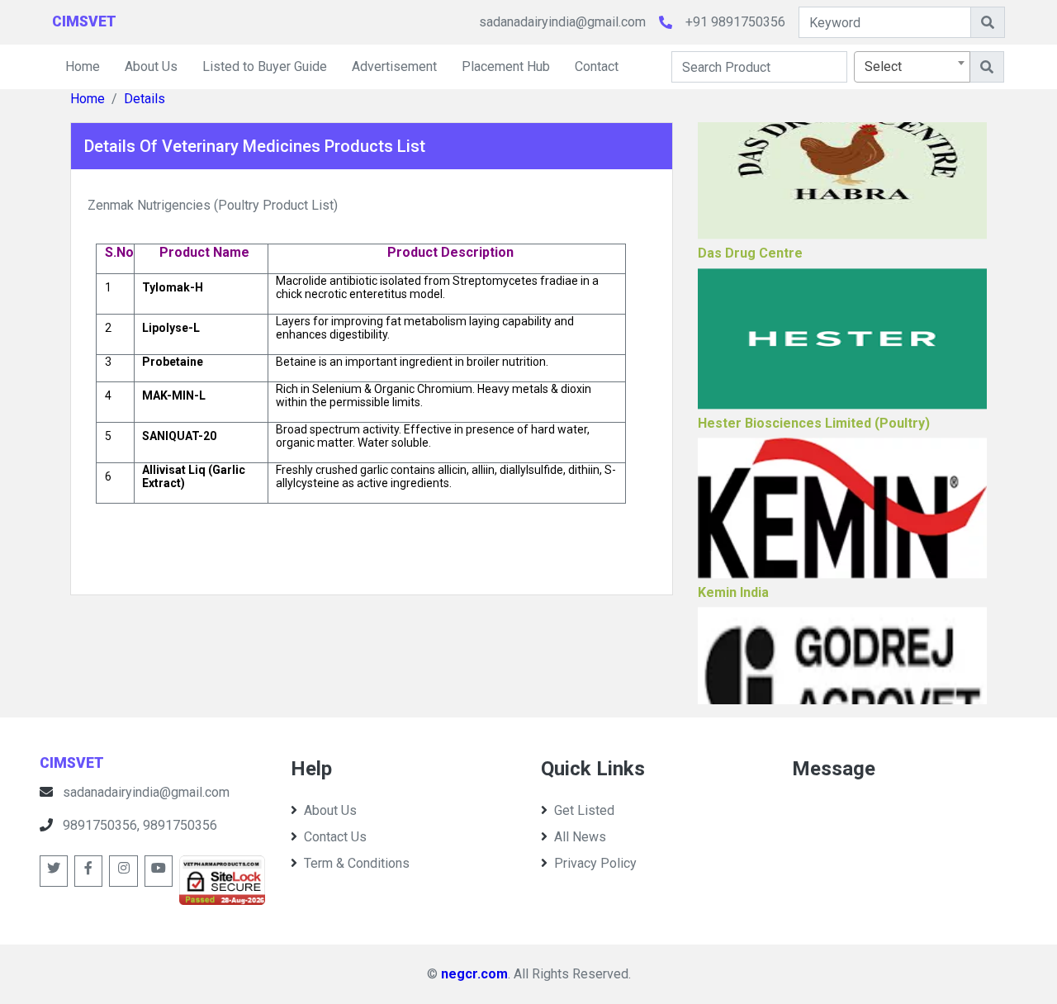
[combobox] (912, 67)
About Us (151, 66)
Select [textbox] (883, 66)
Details (144, 99)
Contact (597, 66)
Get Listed (584, 810)
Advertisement (394, 66)
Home (82, 66)
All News (580, 837)
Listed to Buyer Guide (264, 66)
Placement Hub (506, 66)
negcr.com (474, 974)
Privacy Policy (595, 863)
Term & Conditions (357, 863)
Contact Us (335, 837)
